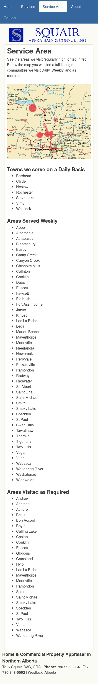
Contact (10, 17)
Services (28, 6)
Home (8, 6)
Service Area (53, 6)
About (76, 6)
